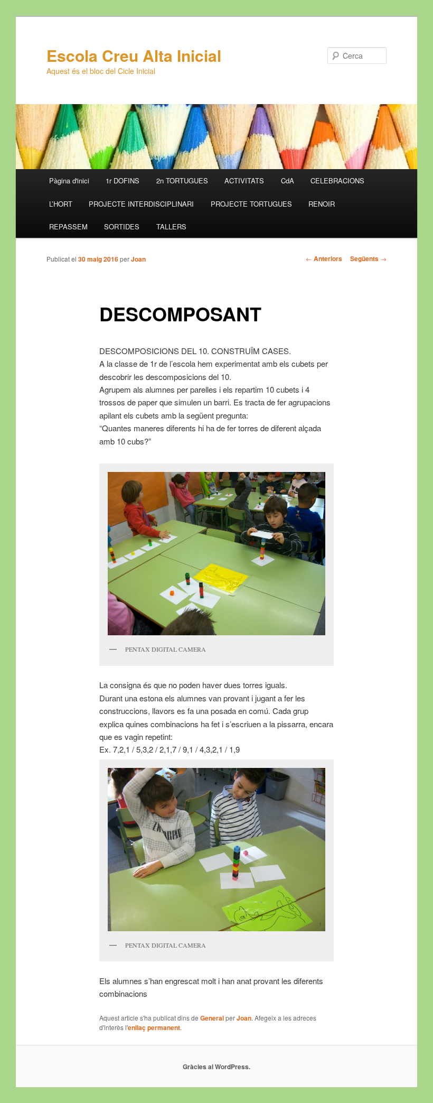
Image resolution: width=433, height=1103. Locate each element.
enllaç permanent (154, 1027)
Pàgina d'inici (69, 180)
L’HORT (60, 204)
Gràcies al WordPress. (216, 1066)
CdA (287, 180)
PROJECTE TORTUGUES (251, 204)
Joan (138, 259)
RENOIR (321, 204)
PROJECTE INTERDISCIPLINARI (141, 204)
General (212, 1018)
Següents (368, 258)
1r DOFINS (122, 180)
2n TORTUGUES (182, 180)
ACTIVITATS (244, 180)
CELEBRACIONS (337, 180)
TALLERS (171, 226)
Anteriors (324, 258)
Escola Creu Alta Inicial (133, 55)
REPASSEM (68, 226)
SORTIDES (121, 226)
